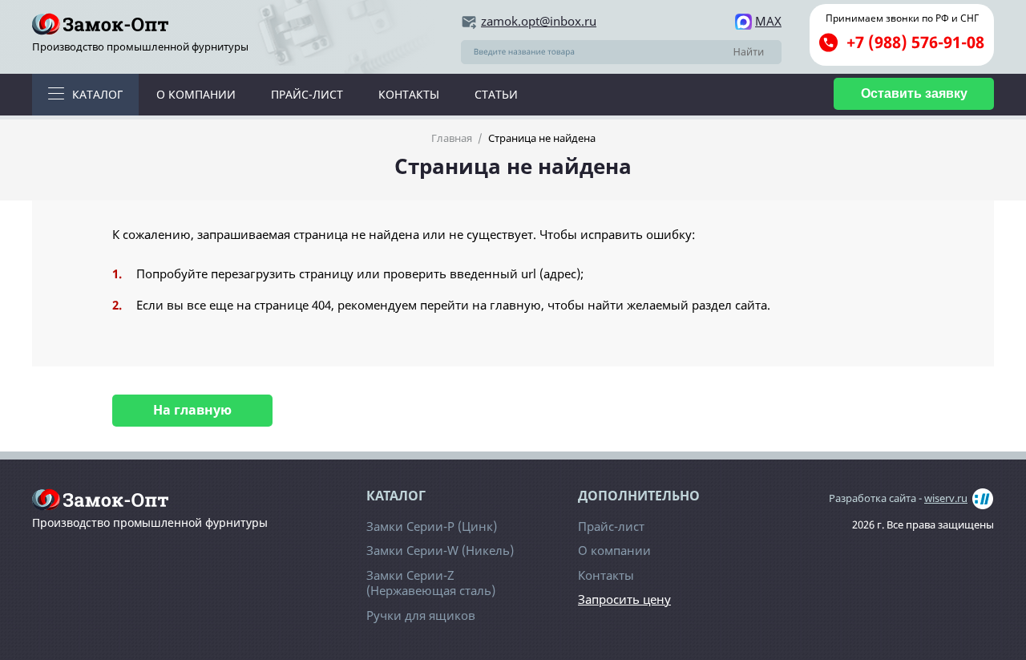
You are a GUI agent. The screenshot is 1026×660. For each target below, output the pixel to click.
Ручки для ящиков (420, 615)
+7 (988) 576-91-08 (915, 42)
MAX (768, 21)
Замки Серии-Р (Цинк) (431, 526)
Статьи (496, 94)
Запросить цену (624, 599)
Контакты (408, 94)
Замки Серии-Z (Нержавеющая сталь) (430, 583)
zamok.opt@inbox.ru (538, 21)
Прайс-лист (307, 94)
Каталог (97, 94)
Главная (451, 138)
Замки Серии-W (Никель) (440, 550)
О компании (196, 94)
